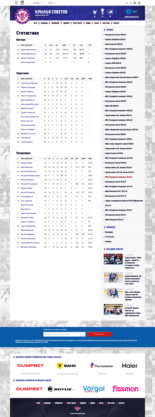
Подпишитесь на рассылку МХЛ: (55, 329)
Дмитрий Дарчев (28, 100)
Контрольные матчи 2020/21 (115, 134)
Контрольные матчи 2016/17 (115, 215)
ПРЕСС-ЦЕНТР (71, 403)
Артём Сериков (27, 92)
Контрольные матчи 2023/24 (115, 87)
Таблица (108, 241)
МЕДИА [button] (88, 23)
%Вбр (90, 79)
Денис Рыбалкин (28, 58)
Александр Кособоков (30, 243)
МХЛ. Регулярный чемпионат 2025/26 (118, 49)
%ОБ (81, 45)
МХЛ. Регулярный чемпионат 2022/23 (118, 111)
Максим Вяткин (27, 230)
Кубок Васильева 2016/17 (114, 220)
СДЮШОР (83, 403)
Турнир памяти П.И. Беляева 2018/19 (118, 167)
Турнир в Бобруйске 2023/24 (115, 92)
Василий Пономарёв (29, 184)
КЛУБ (38, 403)
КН (57, 45)
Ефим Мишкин (26, 167)
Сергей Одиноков (28, 226)
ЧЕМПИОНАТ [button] (55, 23)
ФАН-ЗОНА (111, 403)
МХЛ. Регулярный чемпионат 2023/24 (118, 96)
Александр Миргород (30, 104)
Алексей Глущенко (28, 171)
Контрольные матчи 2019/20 (115, 163)
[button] (139, 23)
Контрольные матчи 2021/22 (115, 125)
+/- (61, 79)
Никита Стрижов (28, 222)
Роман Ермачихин (28, 239)
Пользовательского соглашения (61, 340)
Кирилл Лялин (26, 163)
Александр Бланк (28, 62)
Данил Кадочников (28, 50)
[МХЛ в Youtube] (135, 3)
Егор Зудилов (26, 201)
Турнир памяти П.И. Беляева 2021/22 (118, 115)
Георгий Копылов (28, 125)
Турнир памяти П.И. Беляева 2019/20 (118, 149)
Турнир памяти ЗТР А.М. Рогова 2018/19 (119, 172)
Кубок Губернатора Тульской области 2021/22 (121, 130)
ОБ (74, 45)
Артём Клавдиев (27, 234)
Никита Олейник (27, 129)
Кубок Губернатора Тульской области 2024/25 (121, 77)
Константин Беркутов (30, 117)
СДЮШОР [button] (66, 23)
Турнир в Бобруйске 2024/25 (115, 73)
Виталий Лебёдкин (28, 247)
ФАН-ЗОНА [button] (106, 23)
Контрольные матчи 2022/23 (115, 101)
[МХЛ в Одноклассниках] (131, 3)
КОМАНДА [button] (44, 23)
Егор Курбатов (27, 197)
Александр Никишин (29, 83)
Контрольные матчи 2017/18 (115, 196)
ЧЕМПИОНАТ (59, 403)
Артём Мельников (28, 54)
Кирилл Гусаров (27, 108)
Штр (66, 79)
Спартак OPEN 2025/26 (113, 63)
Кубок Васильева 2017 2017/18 (116, 191)
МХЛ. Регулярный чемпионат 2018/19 (118, 177)
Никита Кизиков (27, 180)
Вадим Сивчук (26, 188)
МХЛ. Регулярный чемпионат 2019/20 (118, 158)
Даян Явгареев (27, 205)
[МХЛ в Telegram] (139, 3)
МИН (64, 45)
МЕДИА (92, 403)
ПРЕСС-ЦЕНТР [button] (77, 23)
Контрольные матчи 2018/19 (115, 182)
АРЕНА (101, 403)
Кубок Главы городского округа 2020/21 (119, 144)
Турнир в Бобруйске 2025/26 (115, 58)
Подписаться (99, 334)
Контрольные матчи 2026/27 (115, 35)
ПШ (51, 45)
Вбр (77, 79)
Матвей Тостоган (28, 134)
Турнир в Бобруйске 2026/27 (115, 39)
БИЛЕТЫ (121, 403)
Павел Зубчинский (28, 213)
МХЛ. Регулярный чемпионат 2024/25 (118, 82)
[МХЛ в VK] (126, 3)
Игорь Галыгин (27, 121)
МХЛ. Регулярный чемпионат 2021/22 (118, 120)
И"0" (89, 45)
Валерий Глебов (27, 218)
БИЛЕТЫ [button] (116, 23)
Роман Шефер (27, 142)
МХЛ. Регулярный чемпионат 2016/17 (118, 210)
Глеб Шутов (25, 138)
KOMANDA (47, 403)
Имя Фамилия (26, 45)
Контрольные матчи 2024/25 (115, 68)
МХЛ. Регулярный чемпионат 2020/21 (118, 139)
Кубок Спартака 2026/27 (114, 44)
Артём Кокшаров (28, 192)
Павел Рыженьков (28, 96)
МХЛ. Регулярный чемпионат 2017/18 (118, 186)
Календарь (109, 232)
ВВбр (83, 79)
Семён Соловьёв (28, 113)
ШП (72, 79)
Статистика (109, 237)
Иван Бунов (25, 209)
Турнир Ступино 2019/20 (114, 153)
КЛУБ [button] (35, 23)
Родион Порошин (28, 87)
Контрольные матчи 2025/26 (115, 54)
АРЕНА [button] (96, 23)
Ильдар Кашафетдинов (30, 176)
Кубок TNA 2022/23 (112, 106)
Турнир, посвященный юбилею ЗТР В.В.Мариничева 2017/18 (124, 203)
